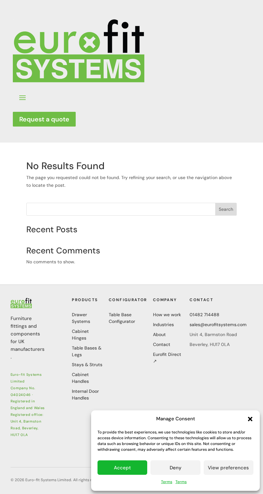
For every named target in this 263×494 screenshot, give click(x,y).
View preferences (228, 468)
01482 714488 (204, 314)
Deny (176, 468)
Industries (163, 324)
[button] (250, 419)
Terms (166, 481)
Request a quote (44, 119)
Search (226, 209)
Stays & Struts (87, 364)
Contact (161, 344)
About (159, 334)
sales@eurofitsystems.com (218, 324)
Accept (122, 468)
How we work (167, 314)
